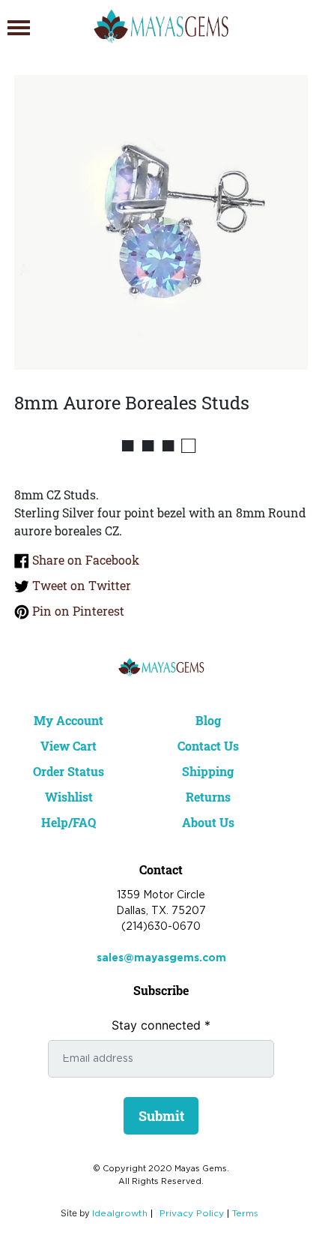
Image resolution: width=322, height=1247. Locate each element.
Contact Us (208, 746)
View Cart (68, 746)
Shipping (208, 771)
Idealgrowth (120, 1214)
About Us (208, 822)
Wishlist (69, 797)
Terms (245, 1214)
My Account (68, 720)
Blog (208, 720)
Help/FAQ (68, 822)
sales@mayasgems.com (161, 958)
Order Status (68, 771)
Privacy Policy (192, 1214)
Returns (208, 797)
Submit (161, 1116)
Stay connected (161, 1025)
